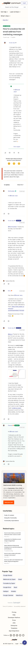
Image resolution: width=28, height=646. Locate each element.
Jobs (14, 623)
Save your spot (9, 502)
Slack (15, 587)
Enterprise (14, 625)
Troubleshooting (8, 551)
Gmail (20, 579)
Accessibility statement (19, 606)
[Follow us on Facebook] (11, 635)
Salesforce (19, 595)
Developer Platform (14, 617)
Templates (14, 628)
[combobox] (14, 7)
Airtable (13, 591)
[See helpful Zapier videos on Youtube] (23, 635)
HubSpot (5, 591)
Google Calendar (8, 595)
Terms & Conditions (8, 606)
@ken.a (10, 334)
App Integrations (14, 631)
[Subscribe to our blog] (17, 635)
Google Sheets (7, 575)
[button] (24, 3)
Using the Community (10, 518)
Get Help (3, 12)
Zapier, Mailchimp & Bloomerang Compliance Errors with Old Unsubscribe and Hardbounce (13, 547)
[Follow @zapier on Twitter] (20, 635)
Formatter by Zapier (9, 583)
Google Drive (7, 587)
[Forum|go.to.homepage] (10, 3)
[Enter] (2, 7)
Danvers (10, 425)
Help (14, 615)
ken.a (9, 290)
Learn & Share (14, 12)
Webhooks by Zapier (9, 579)
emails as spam (16, 408)
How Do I (5, 20)
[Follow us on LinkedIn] (14, 635)
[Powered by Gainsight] (14, 603)
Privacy (22, 643)
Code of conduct (9, 515)
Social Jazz (12, 42)
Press (14, 620)
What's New (5, 16)
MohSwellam (11, 191)
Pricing (14, 612)
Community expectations (11, 520)
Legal (16, 643)
